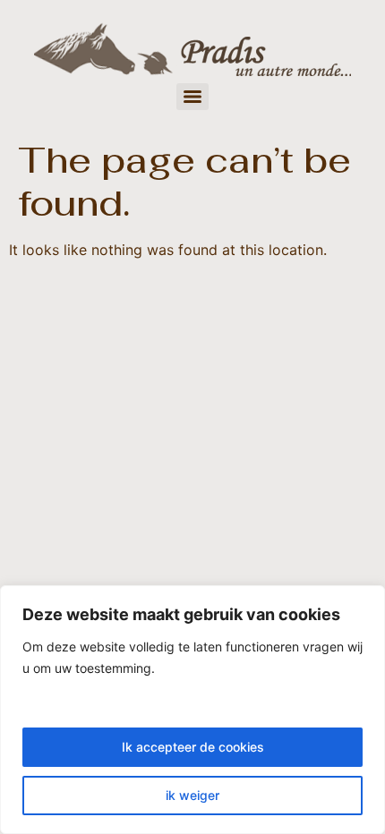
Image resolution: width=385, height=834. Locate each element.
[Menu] (192, 96)
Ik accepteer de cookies (193, 746)
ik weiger (192, 795)
